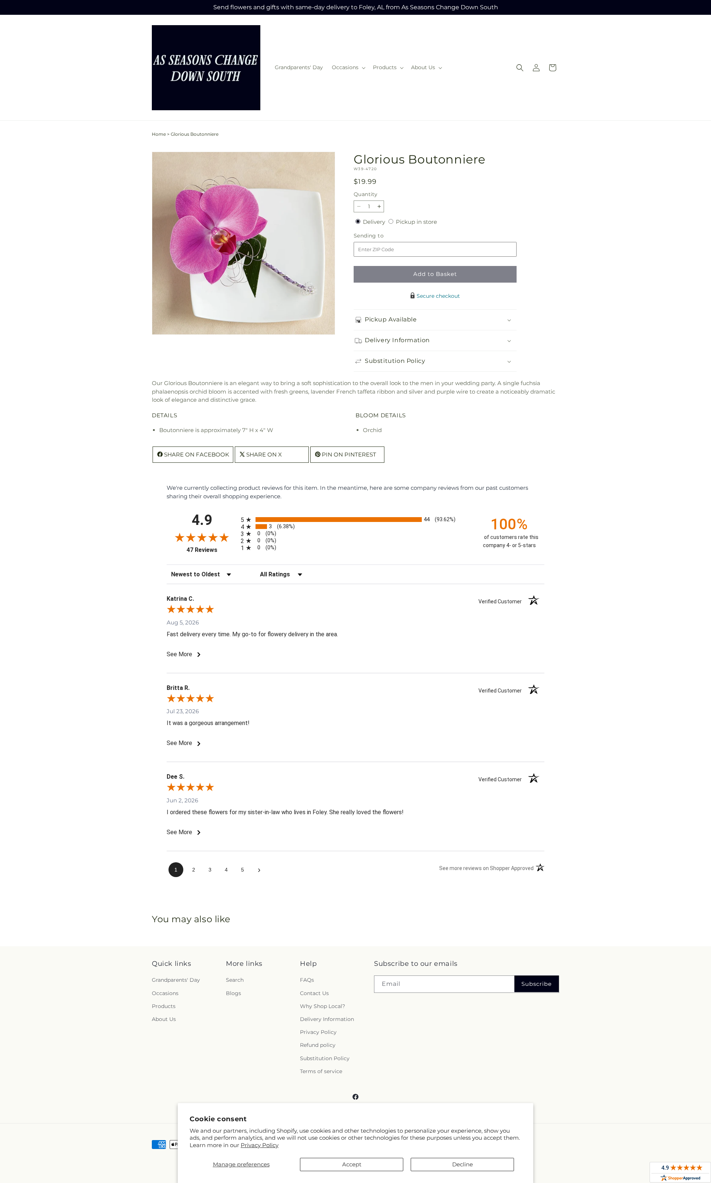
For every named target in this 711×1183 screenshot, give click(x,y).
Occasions (165, 993)
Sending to (380, 236)
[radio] (355, 519)
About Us (164, 1019)
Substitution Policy (325, 1058)
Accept (351, 1164)
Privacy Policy (259, 1145)
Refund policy (318, 1045)
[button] (347, 67)
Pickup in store (416, 221)
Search (235, 980)
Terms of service (321, 1071)
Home (159, 134)
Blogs (233, 993)
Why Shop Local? (322, 1006)
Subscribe (536, 983)
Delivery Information (327, 1019)
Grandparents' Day (176, 980)
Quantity (365, 194)
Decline (462, 1164)
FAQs (307, 980)
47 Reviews (212, 549)
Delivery (375, 221)
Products (164, 1006)
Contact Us (314, 993)
